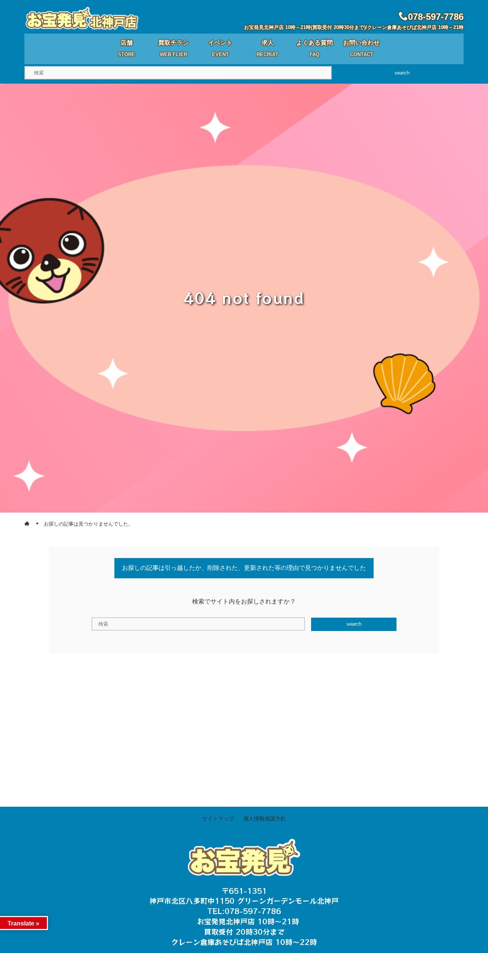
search (402, 73)
